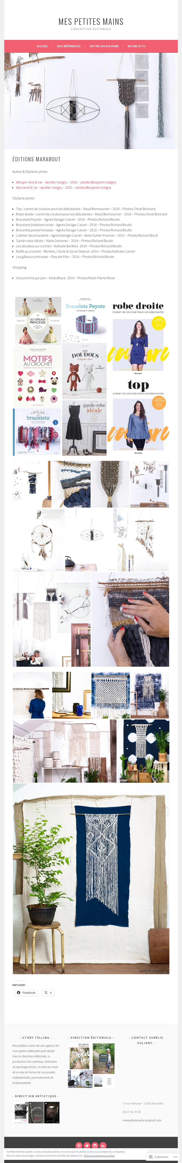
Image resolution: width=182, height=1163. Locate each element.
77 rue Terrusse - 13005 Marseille (143, 1103)
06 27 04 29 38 (132, 1112)
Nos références (69, 46)
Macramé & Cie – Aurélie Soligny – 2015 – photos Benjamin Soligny (63, 187)
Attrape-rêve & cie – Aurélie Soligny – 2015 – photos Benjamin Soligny (66, 182)
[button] (37, 321)
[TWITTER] (87, 1145)
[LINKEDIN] (103, 1145)
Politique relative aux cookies (99, 1155)
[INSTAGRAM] (95, 1145)
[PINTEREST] (79, 1145)
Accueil (42, 46)
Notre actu (136, 46)
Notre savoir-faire (104, 46)
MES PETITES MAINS (91, 21)
